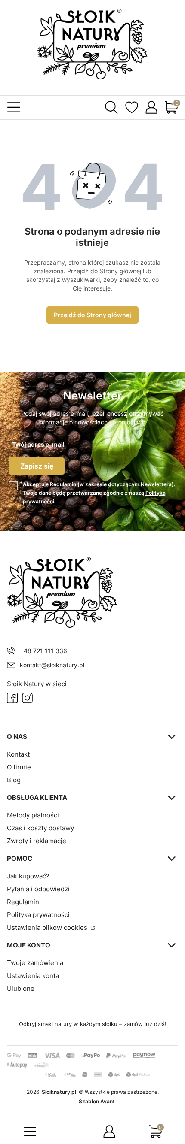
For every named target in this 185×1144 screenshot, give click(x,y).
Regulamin (63, 484)
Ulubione (20, 988)
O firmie (19, 767)
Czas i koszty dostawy (40, 828)
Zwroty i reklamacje (36, 841)
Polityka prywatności (38, 915)
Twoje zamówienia (35, 963)
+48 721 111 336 (43, 650)
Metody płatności (33, 815)
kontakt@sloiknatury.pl (52, 665)
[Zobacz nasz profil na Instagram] (27, 698)
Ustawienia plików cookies (48, 927)
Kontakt (18, 754)
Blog (14, 780)
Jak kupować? (28, 876)
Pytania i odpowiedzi (38, 889)
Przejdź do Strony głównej (92, 314)
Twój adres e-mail (38, 444)
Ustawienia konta (33, 975)
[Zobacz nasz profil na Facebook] (12, 698)
